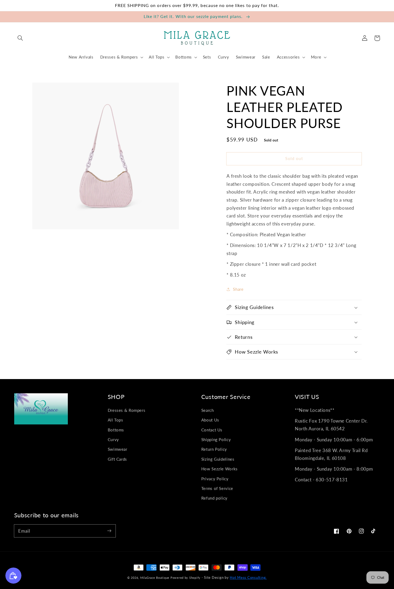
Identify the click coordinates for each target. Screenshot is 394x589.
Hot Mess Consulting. (248, 578)
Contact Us (211, 429)
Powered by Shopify (185, 577)
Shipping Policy (216, 439)
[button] (20, 38)
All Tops (115, 419)
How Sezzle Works (219, 468)
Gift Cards (117, 459)
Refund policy (214, 498)
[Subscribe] (109, 531)
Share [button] (238, 289)
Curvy (113, 439)
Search (207, 410)
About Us (210, 419)
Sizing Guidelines (218, 459)
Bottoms (116, 429)
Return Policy (214, 449)
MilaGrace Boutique (155, 577)
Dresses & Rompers (127, 410)
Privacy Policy (215, 478)
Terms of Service (217, 488)
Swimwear (117, 449)
